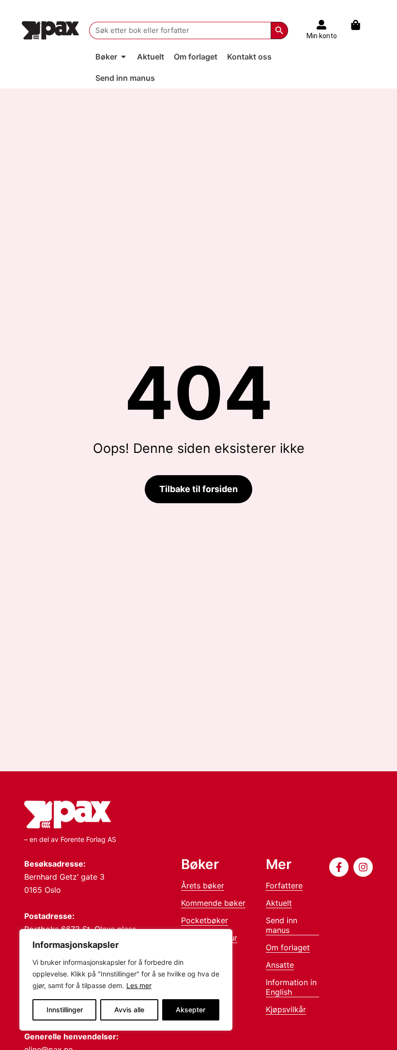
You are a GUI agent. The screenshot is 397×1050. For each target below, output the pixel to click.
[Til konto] (321, 25)
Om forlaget (288, 947)
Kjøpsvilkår (286, 1009)
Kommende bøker (213, 903)
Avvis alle (129, 1009)
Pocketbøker (204, 920)
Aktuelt (279, 903)
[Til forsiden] (50, 30)
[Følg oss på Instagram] (363, 867)
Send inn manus (281, 925)
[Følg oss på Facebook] (339, 867)
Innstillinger (64, 1009)
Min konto (321, 36)
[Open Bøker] (123, 56)
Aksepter (190, 1009)
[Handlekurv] (360, 25)
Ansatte (280, 965)
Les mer (139, 985)
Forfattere (284, 885)
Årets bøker (202, 885)
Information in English (291, 987)
